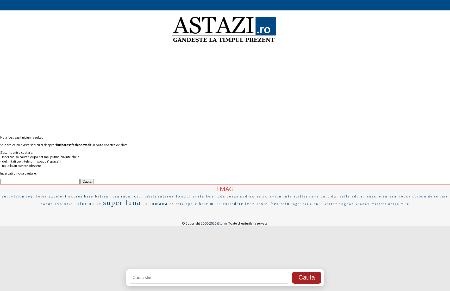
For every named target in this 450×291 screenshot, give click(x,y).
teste (262, 204)
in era (390, 196)
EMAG (225, 188)
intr (287, 196)
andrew (247, 196)
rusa (115, 196)
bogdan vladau (354, 204)
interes (166, 196)
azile (307, 204)
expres (75, 196)
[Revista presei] (224, 42)
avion (276, 196)
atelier (300, 196)
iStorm (222, 223)
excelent (58, 196)
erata (198, 196)
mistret (379, 204)
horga (393, 204)
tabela (151, 196)
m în (405, 204)
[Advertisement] (225, 85)
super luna (122, 203)
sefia (345, 196)
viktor (201, 204)
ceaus (233, 196)
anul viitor (325, 204)
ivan (250, 204)
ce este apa (181, 204)
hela (210, 196)
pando (47, 204)
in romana (155, 203)
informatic (88, 203)
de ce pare (438, 196)
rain (285, 204)
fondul (183, 196)
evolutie (64, 204)
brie (88, 196)
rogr (30, 196)
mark (215, 203)
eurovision (13, 196)
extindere (233, 204)
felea (41, 196)
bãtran (102, 196)
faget (296, 204)
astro (262, 196)
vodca (404, 196)
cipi (138, 196)
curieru (420, 196)
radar (127, 196)
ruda (220, 196)
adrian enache (367, 196)
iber (274, 204)
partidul (329, 196)
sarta (314, 196)
